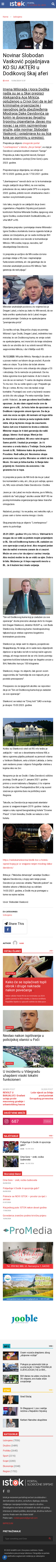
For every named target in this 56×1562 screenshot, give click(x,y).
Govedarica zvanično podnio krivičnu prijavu (24, 1215)
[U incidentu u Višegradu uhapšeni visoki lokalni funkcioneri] (28, 1057)
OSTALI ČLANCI (12, 951)
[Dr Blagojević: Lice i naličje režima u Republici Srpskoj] (11, 1411)
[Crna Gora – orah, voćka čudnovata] (11, 1161)
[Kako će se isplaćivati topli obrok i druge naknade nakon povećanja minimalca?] (28, 966)
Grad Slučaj (25, 1396)
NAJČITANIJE (11, 1136)
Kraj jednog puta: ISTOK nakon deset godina (25, 1207)
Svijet (5, 1461)
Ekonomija (10, 973)
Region (6, 1471)
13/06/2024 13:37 (18, 81)
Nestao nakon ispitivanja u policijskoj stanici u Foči (23, 1038)
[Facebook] (7, 930)
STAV (7, 1390)
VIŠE (50, 1136)
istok (7, 81)
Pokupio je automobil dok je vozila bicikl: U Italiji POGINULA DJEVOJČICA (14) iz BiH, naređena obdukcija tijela (36, 1368)
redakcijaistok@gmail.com (26, 1518)
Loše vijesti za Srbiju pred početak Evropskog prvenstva (41, 1095)
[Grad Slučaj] (11, 1399)
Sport (5, 1455)
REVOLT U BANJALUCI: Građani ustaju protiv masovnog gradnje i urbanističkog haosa (14, 1098)
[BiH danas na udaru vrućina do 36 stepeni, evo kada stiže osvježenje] (11, 1379)
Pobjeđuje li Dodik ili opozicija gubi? (21, 1188)
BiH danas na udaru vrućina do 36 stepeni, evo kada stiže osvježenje (35, 1379)
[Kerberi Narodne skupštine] (11, 1423)
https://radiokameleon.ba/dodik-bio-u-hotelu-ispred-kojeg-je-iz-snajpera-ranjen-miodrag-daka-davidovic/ (28, 864)
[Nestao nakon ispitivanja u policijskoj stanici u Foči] (28, 1021)
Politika (6, 1450)
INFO (6, 1346)
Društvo (9, 1027)
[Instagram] (8, 1491)
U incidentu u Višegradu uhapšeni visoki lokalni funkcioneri (21, 1076)
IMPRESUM (8, 1523)
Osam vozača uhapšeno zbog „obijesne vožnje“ (35, 1354)
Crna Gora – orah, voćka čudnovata (20, 1180)
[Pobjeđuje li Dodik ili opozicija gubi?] (11, 1147)
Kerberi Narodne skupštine (33, 1420)
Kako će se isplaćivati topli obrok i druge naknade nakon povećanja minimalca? (25, 988)
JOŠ (50, 951)
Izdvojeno (7, 915)
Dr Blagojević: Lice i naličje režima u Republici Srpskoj (33, 1409)
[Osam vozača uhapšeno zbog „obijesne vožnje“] (11, 1356)
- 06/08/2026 (29, 1149)
